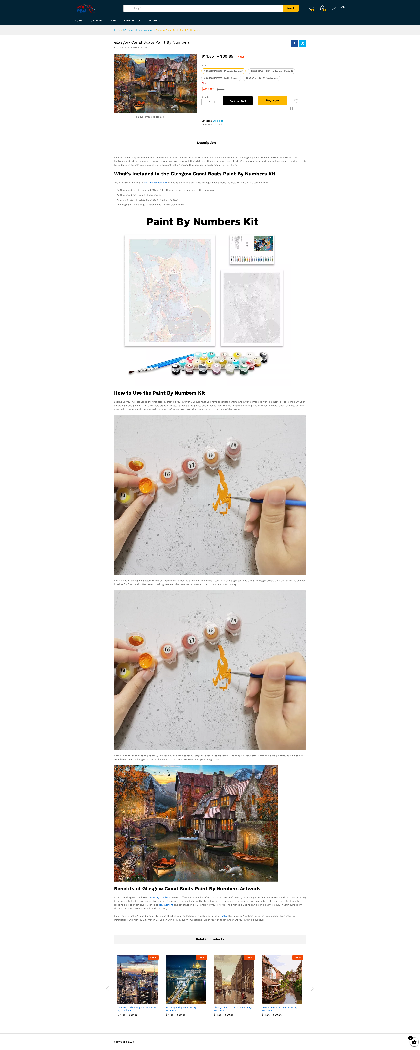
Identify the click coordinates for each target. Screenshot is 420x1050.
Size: (204, 65)
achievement (166, 904)
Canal (218, 124)
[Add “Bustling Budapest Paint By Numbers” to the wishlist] (189, 1000)
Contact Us (132, 20)
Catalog (97, 20)
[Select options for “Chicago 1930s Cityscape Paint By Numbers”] (222, 1000)
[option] (138, 988)
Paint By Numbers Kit (155, 182)
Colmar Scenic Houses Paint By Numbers (279, 1009)
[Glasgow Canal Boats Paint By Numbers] (294, 43)
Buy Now (272, 100)
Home (79, 20)
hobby (223, 916)
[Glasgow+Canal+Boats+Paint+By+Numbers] (302, 43)
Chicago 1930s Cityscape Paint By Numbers (233, 1009)
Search (291, 8)
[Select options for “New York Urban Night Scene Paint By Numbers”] (126, 1000)
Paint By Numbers (160, 897)
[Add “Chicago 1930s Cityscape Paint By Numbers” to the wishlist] (237, 1000)
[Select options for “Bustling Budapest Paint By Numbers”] (174, 1000)
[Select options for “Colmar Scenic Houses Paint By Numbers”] (270, 1000)
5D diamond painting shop (138, 30)
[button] (223, 71)
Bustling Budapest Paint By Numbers (181, 1009)
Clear (204, 83)
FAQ (113, 20)
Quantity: (205, 97)
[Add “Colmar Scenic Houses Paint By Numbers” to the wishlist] (285, 1000)
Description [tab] (206, 142)
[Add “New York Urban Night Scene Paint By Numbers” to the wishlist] (141, 1000)
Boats (211, 124)
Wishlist (155, 20)
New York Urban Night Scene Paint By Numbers (137, 1009)
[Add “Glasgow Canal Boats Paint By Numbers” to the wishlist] (296, 101)
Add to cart (238, 100)
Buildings (218, 120)
